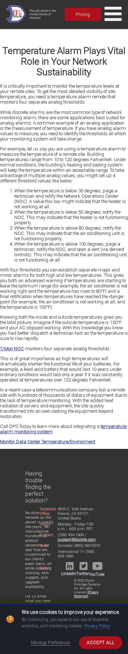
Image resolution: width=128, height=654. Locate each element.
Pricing (83, 14)
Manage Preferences (51, 642)
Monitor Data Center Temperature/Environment (47, 441)
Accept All (100, 642)
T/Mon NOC (12, 348)
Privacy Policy (97, 625)
